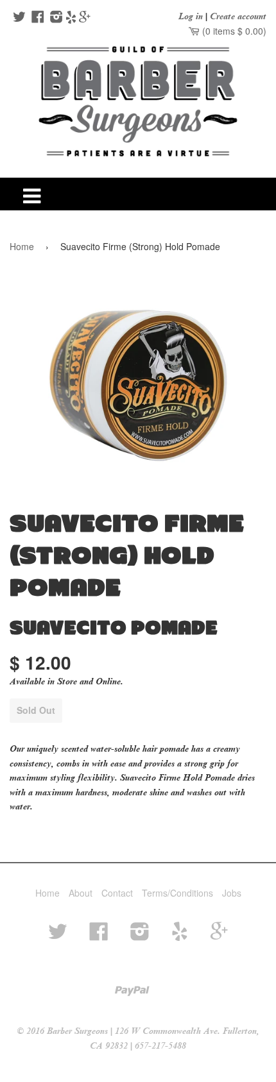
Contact (117, 892)
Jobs (231, 892)
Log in (190, 16)
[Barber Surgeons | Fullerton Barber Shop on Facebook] (36, 18)
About (80, 892)
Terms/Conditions (177, 892)
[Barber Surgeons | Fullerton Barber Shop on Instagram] (55, 18)
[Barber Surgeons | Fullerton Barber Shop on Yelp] (70, 18)
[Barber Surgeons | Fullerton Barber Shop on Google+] (85, 18)
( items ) (233, 30)
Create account (238, 16)
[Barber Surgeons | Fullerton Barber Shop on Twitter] (18, 18)
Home (22, 246)
